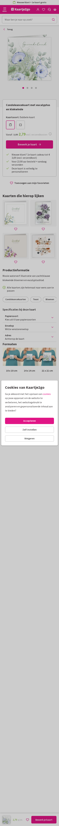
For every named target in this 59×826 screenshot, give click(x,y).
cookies (47, 393)
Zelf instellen (29, 429)
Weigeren (29, 438)
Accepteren (29, 420)
